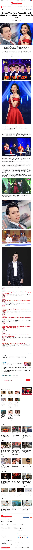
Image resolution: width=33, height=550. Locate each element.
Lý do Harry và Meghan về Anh (17, 395)
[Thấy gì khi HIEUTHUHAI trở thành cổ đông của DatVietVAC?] (3, 399)
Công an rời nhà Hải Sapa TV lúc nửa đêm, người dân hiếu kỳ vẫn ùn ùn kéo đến (5, 451)
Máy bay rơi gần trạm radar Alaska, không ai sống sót (28, 494)
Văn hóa (15, 525)
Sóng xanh (9, 6)
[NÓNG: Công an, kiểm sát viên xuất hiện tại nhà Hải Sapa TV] (27, 445)
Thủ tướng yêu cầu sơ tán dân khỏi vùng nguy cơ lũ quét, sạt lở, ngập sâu (5, 435)
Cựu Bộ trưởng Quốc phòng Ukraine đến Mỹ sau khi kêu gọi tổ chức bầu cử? (6, 481)
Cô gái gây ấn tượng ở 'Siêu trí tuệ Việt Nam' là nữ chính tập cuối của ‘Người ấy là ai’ (17, 368)
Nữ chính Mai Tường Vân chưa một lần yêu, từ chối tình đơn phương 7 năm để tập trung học (17, 371)
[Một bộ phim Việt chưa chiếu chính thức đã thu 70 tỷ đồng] (17, 399)
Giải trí (2, 9)
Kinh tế (6, 6)
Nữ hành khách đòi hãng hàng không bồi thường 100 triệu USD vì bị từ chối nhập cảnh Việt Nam (27, 483)
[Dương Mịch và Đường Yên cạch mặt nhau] (10, 392)
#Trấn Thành (18, 357)
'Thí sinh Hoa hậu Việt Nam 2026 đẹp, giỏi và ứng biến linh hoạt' (10, 416)
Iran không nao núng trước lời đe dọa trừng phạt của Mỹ (4, 494)
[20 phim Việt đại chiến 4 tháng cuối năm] (3, 411)
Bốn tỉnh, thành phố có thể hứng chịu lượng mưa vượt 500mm (16, 434)
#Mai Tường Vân (11, 357)
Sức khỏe (15, 6)
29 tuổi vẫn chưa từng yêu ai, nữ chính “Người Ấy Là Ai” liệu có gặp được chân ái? (12, 364)
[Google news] (28, 537)
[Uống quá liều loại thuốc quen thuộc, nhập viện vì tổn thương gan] (27, 503)
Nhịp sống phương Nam (23, 528)
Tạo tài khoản (9, 375)
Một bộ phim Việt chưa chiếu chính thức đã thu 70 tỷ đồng (17, 404)
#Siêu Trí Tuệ (23, 357)
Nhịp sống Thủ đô (16, 528)
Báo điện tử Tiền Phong (16, 3)
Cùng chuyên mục (5, 389)
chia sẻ (23, 9)
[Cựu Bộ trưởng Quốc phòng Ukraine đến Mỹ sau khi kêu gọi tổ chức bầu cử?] (6, 476)
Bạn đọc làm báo (5, 547)
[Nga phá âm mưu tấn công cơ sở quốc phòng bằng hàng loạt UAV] (12, 490)
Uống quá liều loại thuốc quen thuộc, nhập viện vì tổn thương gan (26, 508)
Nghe (2, 26)
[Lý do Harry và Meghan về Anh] (17, 392)
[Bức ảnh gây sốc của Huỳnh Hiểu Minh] (3, 392)
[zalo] (25, 537)
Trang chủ (1, 7)
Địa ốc (12, 6)
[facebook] (30, 0)
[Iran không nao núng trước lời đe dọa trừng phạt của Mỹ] (4, 490)
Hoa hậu (15, 527)
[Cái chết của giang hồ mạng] (17, 411)
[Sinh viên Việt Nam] (26, 517)
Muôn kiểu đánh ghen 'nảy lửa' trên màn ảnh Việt (13, 343)
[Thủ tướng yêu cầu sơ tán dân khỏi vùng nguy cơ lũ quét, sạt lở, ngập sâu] (6, 429)
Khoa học (8, 527)
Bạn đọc (21, 527)
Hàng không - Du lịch (3, 528)
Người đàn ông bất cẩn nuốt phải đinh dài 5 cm (16, 508)
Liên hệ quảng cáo (21, 530)
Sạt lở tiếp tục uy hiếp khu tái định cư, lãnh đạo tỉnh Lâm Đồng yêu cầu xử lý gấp (27, 435)
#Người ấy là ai (4, 357)
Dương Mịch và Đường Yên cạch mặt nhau (10, 395)
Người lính (31, 6)
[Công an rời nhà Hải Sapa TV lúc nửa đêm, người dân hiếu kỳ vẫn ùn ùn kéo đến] (6, 445)
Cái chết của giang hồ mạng (17, 415)
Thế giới (18, 6)
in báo (27, 9)
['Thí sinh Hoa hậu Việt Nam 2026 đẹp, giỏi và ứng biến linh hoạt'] (10, 411)
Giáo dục (2, 527)
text (25, 9)
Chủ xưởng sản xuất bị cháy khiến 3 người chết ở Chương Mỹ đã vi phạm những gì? (16, 451)
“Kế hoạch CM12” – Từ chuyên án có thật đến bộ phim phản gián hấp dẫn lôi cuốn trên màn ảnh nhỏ (10, 406)
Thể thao (27, 6)
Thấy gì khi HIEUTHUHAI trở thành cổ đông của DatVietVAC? (3, 404)
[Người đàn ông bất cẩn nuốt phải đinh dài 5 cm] (16, 503)
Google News (31, 9)
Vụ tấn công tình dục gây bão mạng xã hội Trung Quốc (16, 481)
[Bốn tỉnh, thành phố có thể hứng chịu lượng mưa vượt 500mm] (16, 429)
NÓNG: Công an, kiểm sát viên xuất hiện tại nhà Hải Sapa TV (27, 450)
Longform (2, 521)
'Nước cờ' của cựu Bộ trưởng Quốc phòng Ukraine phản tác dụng (20, 494)
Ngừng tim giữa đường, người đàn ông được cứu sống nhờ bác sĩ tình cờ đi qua (5, 509)
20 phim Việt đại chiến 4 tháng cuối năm (3, 416)
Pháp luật (24, 6)
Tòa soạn (2, 530)
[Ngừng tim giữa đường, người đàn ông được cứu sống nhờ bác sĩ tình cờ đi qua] (6, 503)
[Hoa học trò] (31, 517)
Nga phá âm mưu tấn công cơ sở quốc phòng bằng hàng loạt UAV (12, 494)
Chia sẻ (2, 29)
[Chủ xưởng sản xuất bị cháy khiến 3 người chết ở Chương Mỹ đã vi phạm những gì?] (16, 445)
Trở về (2, 36)
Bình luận (2, 34)
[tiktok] (23, 537)
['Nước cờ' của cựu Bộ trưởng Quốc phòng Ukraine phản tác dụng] (20, 490)
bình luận (29, 9)
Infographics (9, 521)
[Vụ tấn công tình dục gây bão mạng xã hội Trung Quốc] (16, 476)
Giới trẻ (21, 6)
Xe (7, 525)
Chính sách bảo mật (8, 540)
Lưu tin (2, 31)
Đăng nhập (3, 375)
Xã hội (4, 6)
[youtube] (31, 0)
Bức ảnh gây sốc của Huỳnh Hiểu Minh (3, 395)
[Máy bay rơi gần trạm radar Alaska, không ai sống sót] (28, 490)
